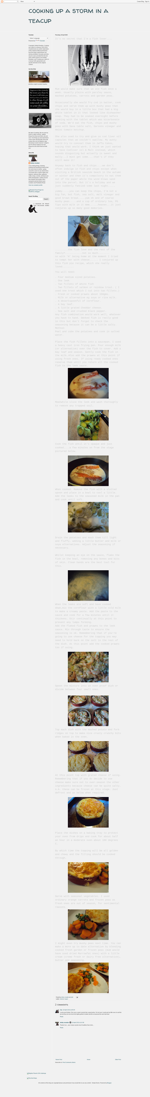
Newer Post (59, 1059)
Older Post (118, 1059)
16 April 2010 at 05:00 (69, 1010)
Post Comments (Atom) (69, 1062)
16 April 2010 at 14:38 (78, 1022)
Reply (61, 1016)
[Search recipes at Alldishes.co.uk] (32, 1078)
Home (88, 1059)
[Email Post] (77, 997)
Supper (66, 999)
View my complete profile (35, 185)
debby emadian (64, 1022)
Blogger (109, 1083)
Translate (42, 41)
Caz (61, 1010)
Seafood (62, 999)
